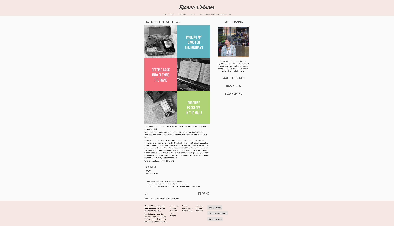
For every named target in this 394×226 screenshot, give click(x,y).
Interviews (174, 211)
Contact (185, 206)
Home (165, 14)
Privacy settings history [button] (218, 213)
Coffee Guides (234, 78)
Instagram (199, 206)
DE (230, 14)
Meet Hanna (233, 22)
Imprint (201, 14)
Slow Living (234, 93)
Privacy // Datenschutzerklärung (216, 14)
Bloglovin (199, 211)
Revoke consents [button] (215, 219)
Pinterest (199, 208)
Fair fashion (182, 14)
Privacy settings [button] (215, 207)
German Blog (187, 211)
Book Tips (233, 86)
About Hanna (187, 208)
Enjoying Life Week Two (162, 22)
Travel (192, 14)
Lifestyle (172, 14)
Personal (154, 198)
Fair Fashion (174, 206)
